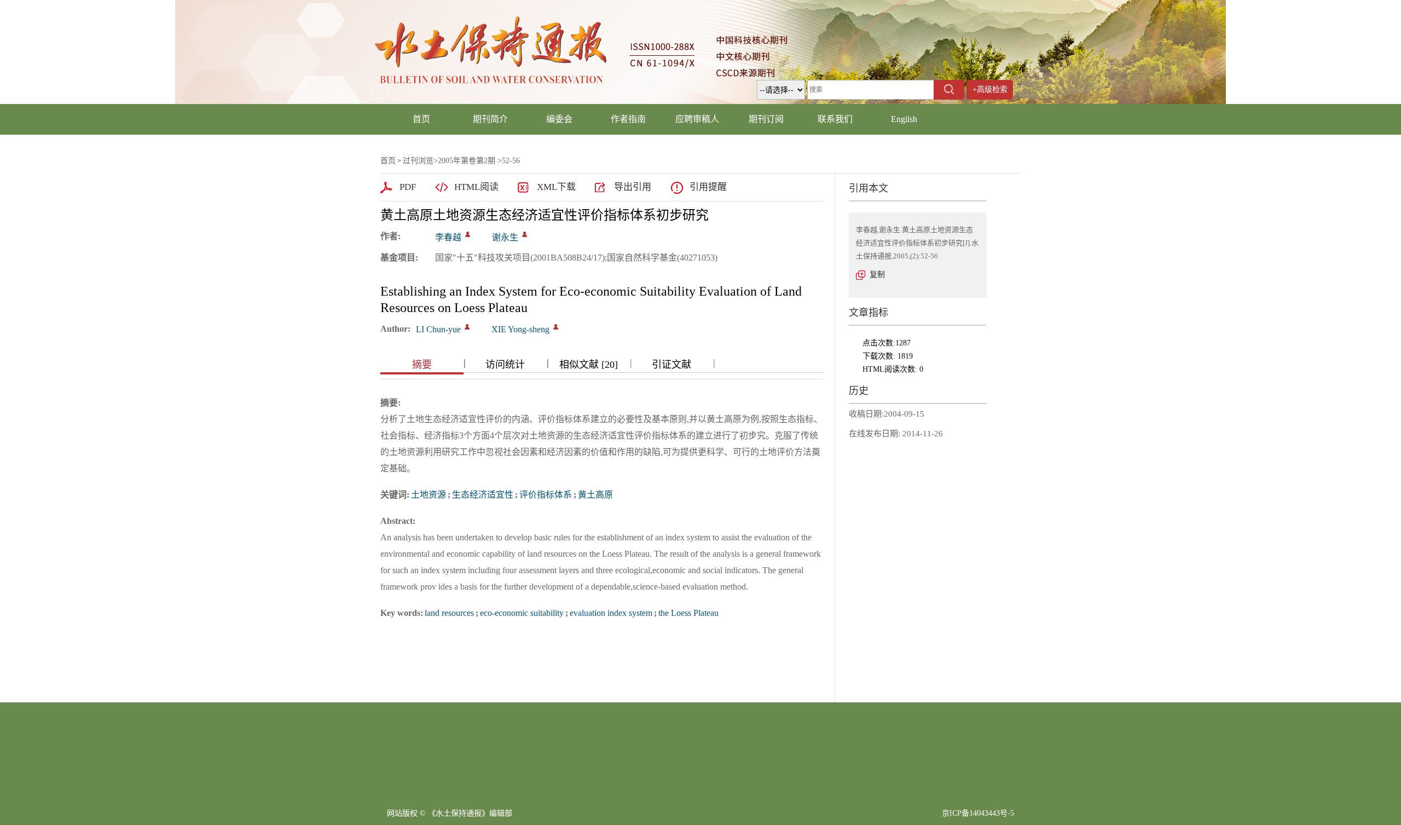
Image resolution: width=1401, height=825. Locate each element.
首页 (421, 119)
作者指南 (628, 119)
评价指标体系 (545, 494)
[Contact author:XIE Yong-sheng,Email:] (555, 327)
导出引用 (632, 187)
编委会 (559, 119)
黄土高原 (595, 494)
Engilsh (904, 119)
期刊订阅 (766, 119)
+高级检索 (990, 89)
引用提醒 (708, 187)
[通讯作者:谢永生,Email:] (524, 234)
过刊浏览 (418, 161)
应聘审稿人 (697, 119)
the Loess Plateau (688, 613)
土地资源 (428, 494)
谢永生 (505, 237)
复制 (877, 274)
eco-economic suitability (522, 613)
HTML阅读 (476, 187)
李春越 (448, 237)
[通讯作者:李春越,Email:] (467, 234)
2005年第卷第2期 (466, 161)
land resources (449, 613)
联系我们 (835, 119)
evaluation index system (611, 613)
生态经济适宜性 (482, 494)
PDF (408, 187)
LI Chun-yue (438, 329)
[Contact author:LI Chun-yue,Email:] (467, 327)
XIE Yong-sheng (520, 329)
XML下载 (556, 187)
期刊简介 (490, 119)
